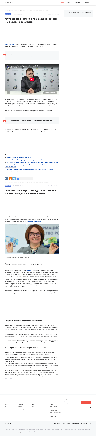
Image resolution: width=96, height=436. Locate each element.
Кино (33, 404)
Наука (6, 406)
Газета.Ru (30, 270)
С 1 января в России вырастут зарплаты (18, 157)
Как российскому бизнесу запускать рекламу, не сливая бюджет (26, 160)
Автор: (11, 172)
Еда (32, 402)
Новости (61, 2)
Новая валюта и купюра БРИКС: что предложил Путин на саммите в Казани (29, 169)
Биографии (77, 2)
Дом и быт (7, 409)
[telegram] (14, 178)
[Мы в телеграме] (88, 408)
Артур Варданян (9, 44)
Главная (6, 10)
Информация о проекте (55, 402)
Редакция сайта (53, 410)
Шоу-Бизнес (7, 402)
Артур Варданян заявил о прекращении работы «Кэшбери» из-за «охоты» (34, 10)
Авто (19, 402)
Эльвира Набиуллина (34, 221)
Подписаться (86, 402)
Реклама (51, 404)
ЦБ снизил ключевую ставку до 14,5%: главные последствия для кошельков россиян (32, 162)
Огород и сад (21, 409)
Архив (33, 406)
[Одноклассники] (10, 178)
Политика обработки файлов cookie (54, 415)
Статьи (69, 2)
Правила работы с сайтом (55, 412)
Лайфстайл (20, 404)
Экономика (16, 10)
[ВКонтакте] (6, 178)
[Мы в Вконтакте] (86, 408)
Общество (7, 404)
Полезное (86, 2)
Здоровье (20, 406)
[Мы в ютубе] (90, 408)
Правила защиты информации (53, 407)
